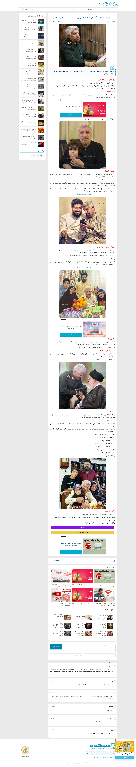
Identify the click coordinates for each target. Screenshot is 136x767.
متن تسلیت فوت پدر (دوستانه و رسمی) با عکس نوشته (28, 36)
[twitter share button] (59, 21)
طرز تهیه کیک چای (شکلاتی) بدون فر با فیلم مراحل (29, 115)
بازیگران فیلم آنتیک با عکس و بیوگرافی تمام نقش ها (100, 633)
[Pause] (117, 750)
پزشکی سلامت (98, 9)
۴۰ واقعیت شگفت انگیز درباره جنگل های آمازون (28, 108)
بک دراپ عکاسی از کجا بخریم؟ (80, 617)
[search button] (19, 9)
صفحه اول (115, 9)
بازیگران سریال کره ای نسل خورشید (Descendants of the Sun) (58, 617)
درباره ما (107, 757)
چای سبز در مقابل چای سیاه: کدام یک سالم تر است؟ (29, 43)
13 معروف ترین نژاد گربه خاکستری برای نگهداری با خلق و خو (28, 86)
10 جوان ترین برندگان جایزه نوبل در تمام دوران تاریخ (29, 94)
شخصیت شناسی (102, 753)
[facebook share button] (56, 21)
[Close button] (133, 740)
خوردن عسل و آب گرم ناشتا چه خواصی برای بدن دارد (28, 123)
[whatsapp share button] (52, 21)
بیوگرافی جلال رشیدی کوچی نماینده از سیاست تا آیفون (29, 101)
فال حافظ (66, 9)
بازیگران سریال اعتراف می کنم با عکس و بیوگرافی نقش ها (79, 625)
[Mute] (119, 750)
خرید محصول (71, 335)
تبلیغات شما (40, 155)
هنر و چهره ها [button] (108, 9)
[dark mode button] (22, 9)
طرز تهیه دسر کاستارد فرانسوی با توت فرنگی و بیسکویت (79, 633)
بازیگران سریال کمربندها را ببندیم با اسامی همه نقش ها (101, 617)
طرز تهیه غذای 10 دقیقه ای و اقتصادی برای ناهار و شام (29, 65)
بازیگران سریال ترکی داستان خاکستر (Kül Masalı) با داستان (58, 625)
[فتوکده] (108, 3)
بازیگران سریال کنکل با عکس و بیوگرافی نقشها (101, 625)
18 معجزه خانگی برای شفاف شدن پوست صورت (29, 72)
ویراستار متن (90, 753)
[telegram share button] (54, 21)
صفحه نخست (113, 757)
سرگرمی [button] (73, 9)
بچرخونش (124, 757)
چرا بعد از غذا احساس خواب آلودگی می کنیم (29, 21)
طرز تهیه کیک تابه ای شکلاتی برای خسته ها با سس (28, 57)
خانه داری (78, 9)
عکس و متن (91, 9)
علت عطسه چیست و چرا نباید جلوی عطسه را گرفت (29, 50)
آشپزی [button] (85, 9)
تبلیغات (102, 757)
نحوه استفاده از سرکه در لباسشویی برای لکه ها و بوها (28, 79)
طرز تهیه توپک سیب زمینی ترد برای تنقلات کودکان (28, 130)
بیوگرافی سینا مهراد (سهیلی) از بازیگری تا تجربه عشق (28, 28)
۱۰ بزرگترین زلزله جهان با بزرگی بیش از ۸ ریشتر (28, 137)
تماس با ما (96, 757)
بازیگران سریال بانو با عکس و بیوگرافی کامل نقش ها (58, 633)
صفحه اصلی (112, 21)
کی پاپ (33, 155)
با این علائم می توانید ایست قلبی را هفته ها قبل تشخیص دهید (28, 144)
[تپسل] (60, 100)
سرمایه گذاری (71, 115)
